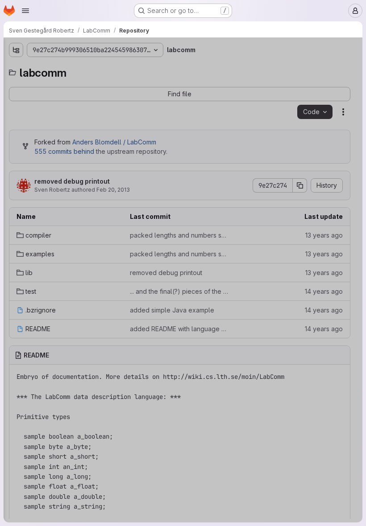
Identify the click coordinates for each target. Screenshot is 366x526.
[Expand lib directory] (16, 112)
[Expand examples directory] (16, 97)
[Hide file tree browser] (16, 50)
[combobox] (73, 67)
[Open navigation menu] (25, 11)
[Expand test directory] (16, 126)
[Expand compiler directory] (16, 83)
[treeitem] (74, 83)
